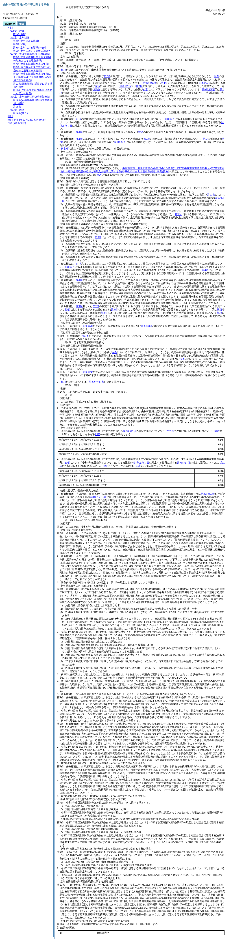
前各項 (65, 148)
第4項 (164, 82)
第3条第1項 (129, 431)
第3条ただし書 (141, 462)
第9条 (85, 335)
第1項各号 (120, 142)
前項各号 (170, 118)
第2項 (146, 138)
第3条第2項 (183, 462)
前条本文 (88, 372)
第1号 (178, 214)
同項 (216, 431)
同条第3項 (146, 325)
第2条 (107, 76)
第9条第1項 (149, 82)
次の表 (170, 431)
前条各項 (88, 325)
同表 (97, 434)
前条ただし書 (96, 381)
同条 (216, 76)
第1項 (79, 132)
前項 (63, 69)
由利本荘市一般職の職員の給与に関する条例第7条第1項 (173, 168)
